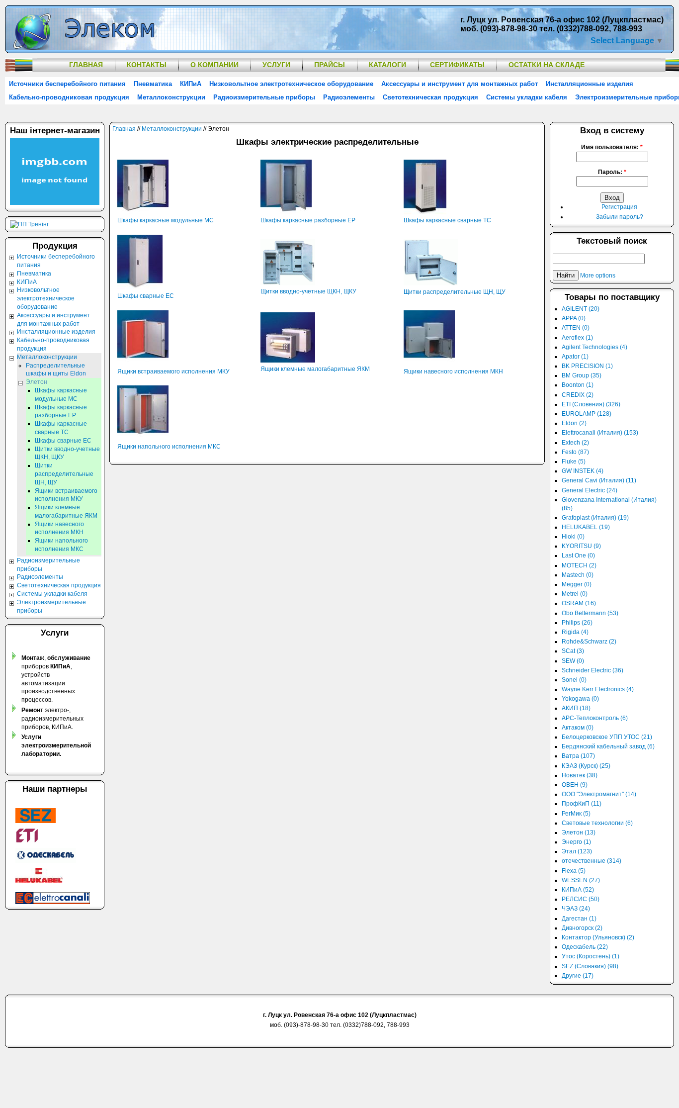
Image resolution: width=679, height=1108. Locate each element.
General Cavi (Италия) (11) (599, 480)
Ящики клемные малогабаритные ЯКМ (315, 369)
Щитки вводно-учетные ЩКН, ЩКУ (308, 291)
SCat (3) (573, 650)
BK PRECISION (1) (587, 366)
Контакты (147, 65)
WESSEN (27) (581, 880)
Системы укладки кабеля (526, 97)
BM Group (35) (581, 375)
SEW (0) (573, 660)
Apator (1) (575, 356)
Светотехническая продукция (430, 97)
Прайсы (329, 65)
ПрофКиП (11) (581, 803)
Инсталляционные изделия (589, 84)
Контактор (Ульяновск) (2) (598, 937)
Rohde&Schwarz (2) (589, 641)
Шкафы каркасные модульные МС (165, 220)
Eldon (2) (574, 423)
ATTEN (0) (576, 327)
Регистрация (619, 206)
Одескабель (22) (585, 946)
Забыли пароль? (619, 216)
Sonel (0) (574, 679)
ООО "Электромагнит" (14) (599, 794)
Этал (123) (577, 851)
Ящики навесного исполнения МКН (453, 371)
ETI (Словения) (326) (591, 404)
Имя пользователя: (612, 147)
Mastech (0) (578, 574)
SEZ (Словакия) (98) (590, 966)
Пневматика (153, 84)
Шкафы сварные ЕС (145, 295)
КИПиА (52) (578, 889)
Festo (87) (575, 452)
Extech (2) (575, 442)
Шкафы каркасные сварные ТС (447, 220)
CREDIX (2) (578, 394)
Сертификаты (457, 65)
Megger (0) (577, 584)
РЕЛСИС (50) (580, 899)
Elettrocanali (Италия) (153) (600, 432)
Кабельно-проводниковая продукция (69, 97)
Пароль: (612, 172)
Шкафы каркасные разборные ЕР (307, 220)
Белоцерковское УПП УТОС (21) (607, 737)
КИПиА (190, 84)
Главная (86, 65)
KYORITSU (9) (581, 546)
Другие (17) (578, 975)
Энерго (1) (576, 841)
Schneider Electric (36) (592, 670)
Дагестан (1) (579, 918)
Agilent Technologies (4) (594, 347)
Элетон (36, 381)
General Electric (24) (589, 490)
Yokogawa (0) (580, 698)
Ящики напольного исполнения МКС (169, 446)
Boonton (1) (578, 384)
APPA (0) (574, 318)
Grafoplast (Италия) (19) (595, 517)
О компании (214, 65)
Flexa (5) (574, 870)
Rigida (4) (575, 632)
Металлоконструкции (171, 97)
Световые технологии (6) (597, 823)
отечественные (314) (591, 860)
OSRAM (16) (579, 603)
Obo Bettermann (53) (590, 613)
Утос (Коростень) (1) (590, 956)
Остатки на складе (547, 65)
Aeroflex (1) (577, 337)
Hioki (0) (573, 536)
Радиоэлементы (349, 97)
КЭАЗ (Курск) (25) (586, 765)
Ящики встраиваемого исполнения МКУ (173, 371)
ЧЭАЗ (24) (576, 908)
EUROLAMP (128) (586, 413)
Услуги (276, 65)
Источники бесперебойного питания (67, 84)
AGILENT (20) (580, 308)
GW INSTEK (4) (582, 470)
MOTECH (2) (579, 565)
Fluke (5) (574, 461)
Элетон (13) (578, 832)
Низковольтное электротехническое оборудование (291, 84)
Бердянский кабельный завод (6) (608, 746)
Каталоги (387, 65)
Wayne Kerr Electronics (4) (598, 689)
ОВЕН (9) (575, 784)
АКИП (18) (576, 708)
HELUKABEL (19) (586, 527)
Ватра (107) (578, 755)
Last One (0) (578, 555)
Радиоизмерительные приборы (264, 97)
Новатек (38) (579, 775)
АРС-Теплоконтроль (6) (595, 718)
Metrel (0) (575, 593)
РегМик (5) (576, 813)
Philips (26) (577, 622)
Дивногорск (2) (582, 927)
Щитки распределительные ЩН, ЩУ (455, 291)
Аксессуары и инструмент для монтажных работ (459, 84)
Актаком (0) (578, 727)
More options (597, 275)
